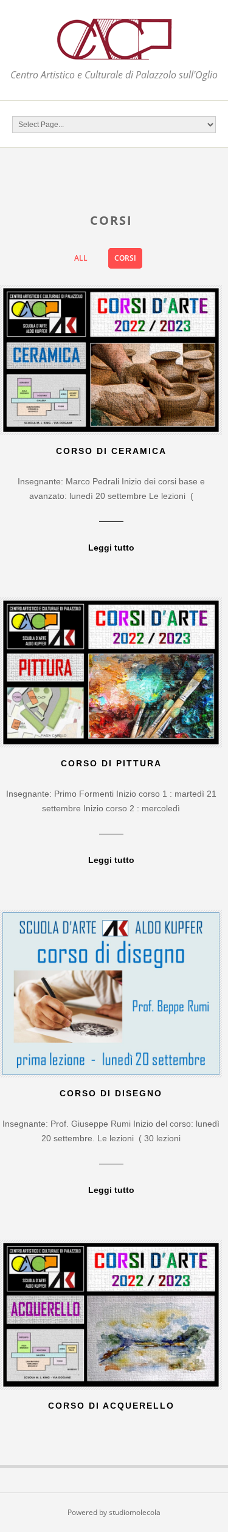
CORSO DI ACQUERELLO (111, 1405)
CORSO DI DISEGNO (111, 1093)
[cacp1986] (114, 52)
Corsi (125, 258)
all (81, 258)
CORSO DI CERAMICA (111, 451)
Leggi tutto (111, 547)
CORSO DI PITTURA (111, 763)
